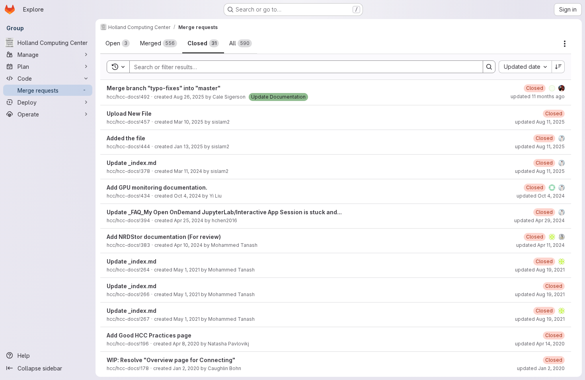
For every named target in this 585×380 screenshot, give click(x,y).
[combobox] (525, 66)
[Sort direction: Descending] (558, 66)
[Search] (489, 66)
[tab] (117, 43)
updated (538, 96)
